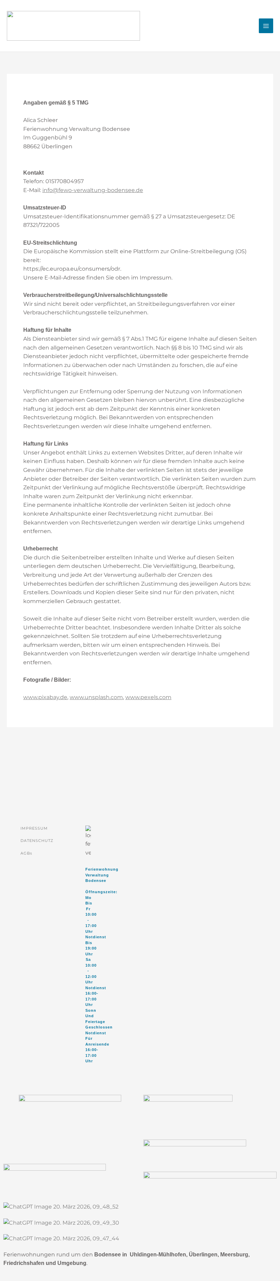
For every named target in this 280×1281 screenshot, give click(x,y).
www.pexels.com (148, 697)
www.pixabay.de (45, 697)
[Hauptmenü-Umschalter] (266, 25)
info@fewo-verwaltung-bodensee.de (92, 190)
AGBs (26, 853)
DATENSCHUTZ (36, 840)
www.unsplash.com (96, 697)
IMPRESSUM (34, 828)
